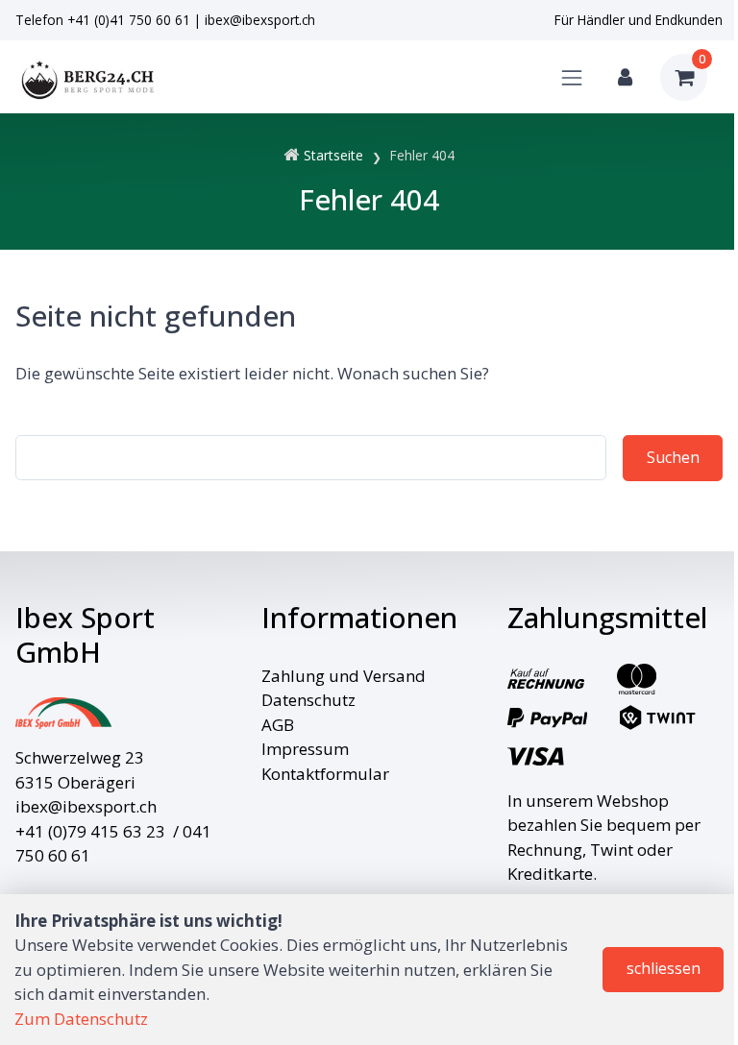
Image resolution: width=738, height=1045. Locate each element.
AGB (277, 725)
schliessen (664, 968)
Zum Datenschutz (81, 1019)
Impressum (305, 749)
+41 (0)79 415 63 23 (90, 831)
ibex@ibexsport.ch (260, 20)
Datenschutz (308, 700)
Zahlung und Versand (343, 676)
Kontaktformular (325, 774)
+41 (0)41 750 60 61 (128, 20)
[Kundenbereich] (625, 77)
